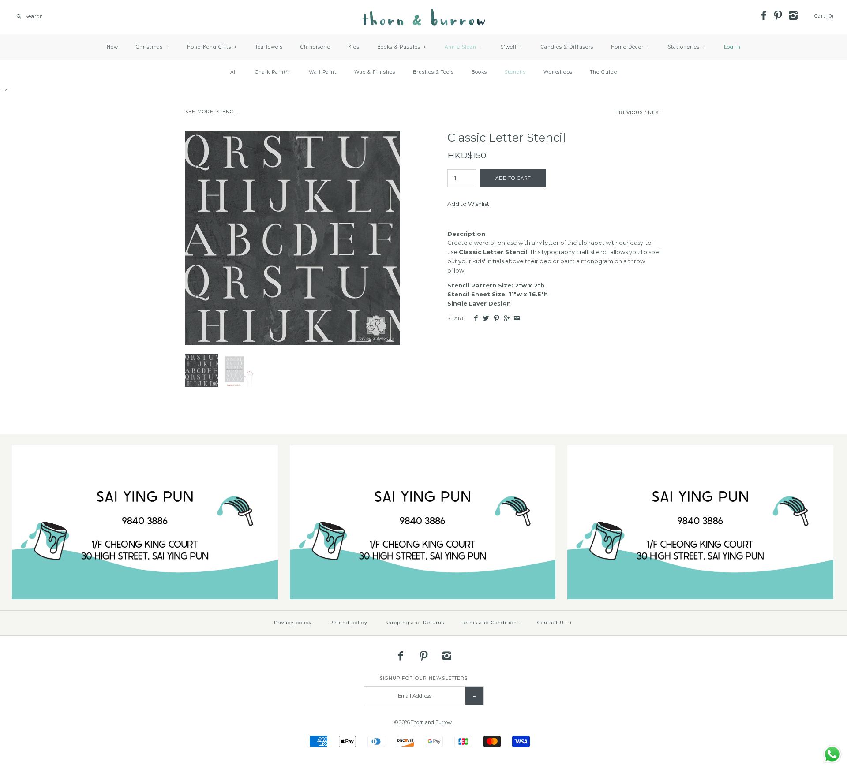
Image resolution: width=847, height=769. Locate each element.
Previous (629, 113)
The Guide (603, 72)
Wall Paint (323, 72)
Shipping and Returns (414, 623)
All (233, 72)
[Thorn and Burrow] (423, 13)
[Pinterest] (778, 16)
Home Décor (630, 47)
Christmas (152, 47)
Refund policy (348, 623)
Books (479, 72)
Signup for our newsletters (424, 678)
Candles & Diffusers (567, 47)
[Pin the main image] (496, 318)
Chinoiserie (315, 47)
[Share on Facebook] (476, 318)
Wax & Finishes (374, 72)
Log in (732, 47)
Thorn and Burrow (431, 722)
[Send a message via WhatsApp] (832, 754)
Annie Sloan (463, 47)
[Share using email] (517, 318)
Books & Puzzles (402, 47)
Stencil (227, 112)
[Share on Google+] (506, 318)
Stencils (515, 72)
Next (655, 113)
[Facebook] (763, 16)
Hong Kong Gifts (212, 47)
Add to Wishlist (468, 203)
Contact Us (555, 623)
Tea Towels (269, 47)
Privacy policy (293, 623)
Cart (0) (824, 16)
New (112, 47)
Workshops (558, 72)
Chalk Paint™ (273, 72)
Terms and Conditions (491, 623)
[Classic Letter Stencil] (292, 135)
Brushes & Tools (433, 72)
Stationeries (687, 47)
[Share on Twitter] (486, 318)
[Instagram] (792, 16)
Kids (354, 47)
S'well (512, 47)
